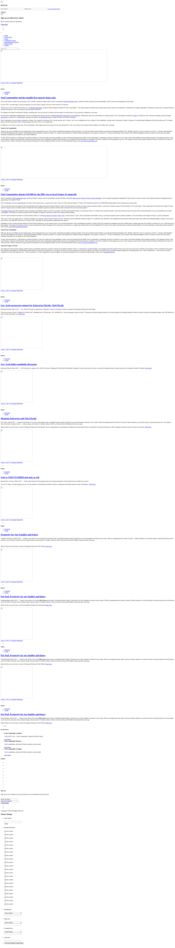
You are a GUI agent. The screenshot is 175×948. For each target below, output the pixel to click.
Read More (7, 739)
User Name (4, 9)
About (6, 39)
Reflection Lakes (46, 117)
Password (27, 9)
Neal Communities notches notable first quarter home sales (28, 97)
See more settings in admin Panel (14, 943)
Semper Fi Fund (8, 211)
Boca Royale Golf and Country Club (53, 215)
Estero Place (66, 115)
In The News (8, 37)
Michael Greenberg (36, 107)
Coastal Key (76, 115)
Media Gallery (8, 44)
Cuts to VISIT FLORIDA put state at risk (20, 477)
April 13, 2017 (5, 290)
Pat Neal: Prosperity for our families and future (23, 596)
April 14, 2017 (5, 83)
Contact (6, 45)
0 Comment (13, 83)
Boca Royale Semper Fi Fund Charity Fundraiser (87, 198)
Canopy (134, 115)
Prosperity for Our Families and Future (19, 534)
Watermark (59, 115)
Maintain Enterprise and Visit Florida (18, 418)
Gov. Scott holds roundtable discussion (19, 364)
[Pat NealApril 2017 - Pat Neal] (5, 803)
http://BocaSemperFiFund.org (18, 226)
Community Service (10, 40)
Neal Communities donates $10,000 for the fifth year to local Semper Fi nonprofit (39, 194)
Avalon (18, 120)
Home (6, 35)
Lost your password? (54, 9)
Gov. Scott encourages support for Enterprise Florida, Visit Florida (32, 305)
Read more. (21, 314)
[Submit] (18, 801)
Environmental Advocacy (11, 42)
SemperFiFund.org (109, 252)
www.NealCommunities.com (88, 141)
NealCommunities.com (70, 101)
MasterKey (20, 83)
